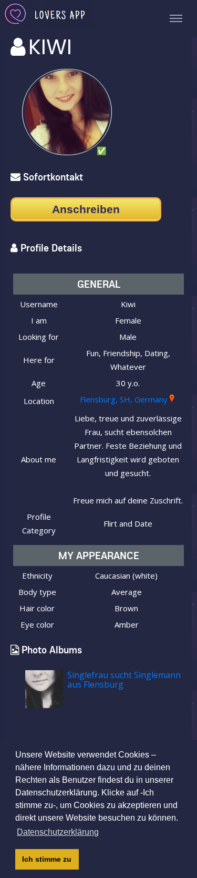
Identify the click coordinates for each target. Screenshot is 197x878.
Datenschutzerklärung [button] (58, 831)
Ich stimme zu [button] (46, 859)
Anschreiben (86, 209)
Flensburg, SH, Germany (124, 399)
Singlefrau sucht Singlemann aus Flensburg (124, 679)
